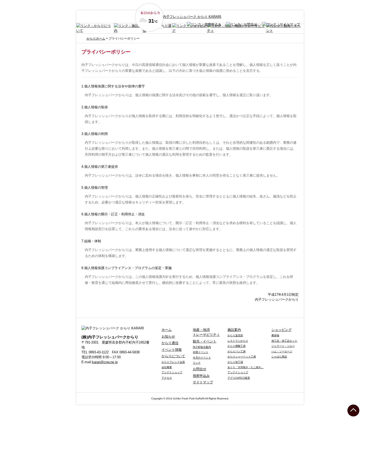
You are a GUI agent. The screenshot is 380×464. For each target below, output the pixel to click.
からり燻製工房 (236, 346)
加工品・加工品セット (284, 340)
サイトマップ (203, 382)
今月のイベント (202, 357)
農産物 (275, 335)
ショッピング (281, 330)
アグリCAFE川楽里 (238, 377)
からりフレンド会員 (173, 362)
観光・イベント (204, 341)
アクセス (167, 377)
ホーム (167, 330)
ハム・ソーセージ (281, 351)
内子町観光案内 (202, 347)
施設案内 (234, 330)
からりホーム (96, 38)
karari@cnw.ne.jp (105, 362)
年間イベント (200, 352)
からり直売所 (235, 335)
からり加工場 (235, 362)
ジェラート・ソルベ (283, 346)
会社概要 (167, 367)
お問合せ (199, 369)
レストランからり (237, 340)
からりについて (173, 356)
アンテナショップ (172, 372)
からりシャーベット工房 (241, 356)
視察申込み (201, 376)
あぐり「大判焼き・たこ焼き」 (245, 367)
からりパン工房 (236, 351)
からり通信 (170, 343)
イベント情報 (172, 350)
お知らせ (168, 336)
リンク (197, 362)
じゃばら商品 (279, 356)
